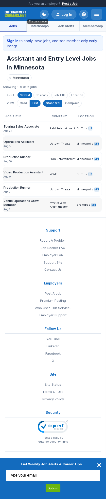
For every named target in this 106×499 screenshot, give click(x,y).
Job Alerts (66, 26)
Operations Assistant (18, 142)
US (90, 128)
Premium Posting (53, 300)
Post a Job (70, 3)
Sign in (12, 41)
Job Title (59, 95)
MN (96, 143)
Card (23, 103)
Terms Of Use (53, 392)
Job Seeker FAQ (53, 248)
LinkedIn (53, 346)
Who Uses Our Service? (53, 308)
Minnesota (19, 77)
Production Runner (17, 157)
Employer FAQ (53, 255)
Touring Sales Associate (21, 126)
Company (41, 95)
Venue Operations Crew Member (21, 203)
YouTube (53, 339)
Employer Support (53, 315)
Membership (93, 26)
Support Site (53, 262)
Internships (40, 26)
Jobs (13, 26)
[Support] (83, 14)
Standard (53, 103)
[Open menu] (96, 14)
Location (77, 95)
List (34, 103)
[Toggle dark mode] (44, 14)
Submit (53, 488)
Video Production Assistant (23, 172)
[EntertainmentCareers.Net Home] (15, 14)
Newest (25, 95)
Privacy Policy (53, 399)
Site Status (53, 384)
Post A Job (53, 293)
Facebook (53, 353)
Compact (72, 103)
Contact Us (53, 269)
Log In (67, 14)
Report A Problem (53, 240)
